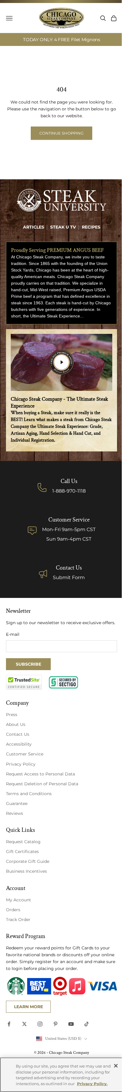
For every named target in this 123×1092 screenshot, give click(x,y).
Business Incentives (26, 871)
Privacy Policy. (92, 1083)
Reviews (14, 813)
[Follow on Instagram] (40, 1024)
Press (11, 714)
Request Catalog (23, 841)
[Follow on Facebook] (9, 1024)
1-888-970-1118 (69, 491)
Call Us (69, 481)
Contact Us (69, 568)
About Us (15, 724)
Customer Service (24, 754)
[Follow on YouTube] (71, 1024)
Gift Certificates (22, 851)
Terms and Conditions (29, 793)
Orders (13, 909)
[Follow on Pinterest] (56, 1024)
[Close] (115, 1065)
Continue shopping (61, 133)
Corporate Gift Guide (27, 861)
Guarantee (16, 803)
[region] (61, 1074)
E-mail (12, 634)
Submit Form (69, 577)
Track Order (18, 919)
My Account (18, 900)
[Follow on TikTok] (87, 1024)
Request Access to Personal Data (40, 774)
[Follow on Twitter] (24, 1024)
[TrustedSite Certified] (24, 682)
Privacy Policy (21, 764)
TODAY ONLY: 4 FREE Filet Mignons (61, 39)
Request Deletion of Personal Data (42, 783)
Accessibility (19, 744)
